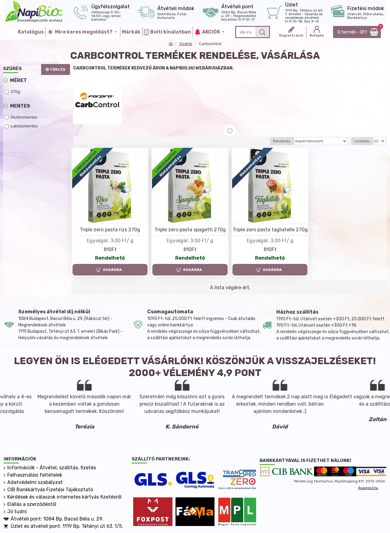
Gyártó (185, 43)
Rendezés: (282, 141)
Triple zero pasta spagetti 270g (190, 230)
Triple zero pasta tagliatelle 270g (270, 230)
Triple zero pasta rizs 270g (110, 230)
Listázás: (362, 141)
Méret (18, 80)
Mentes (20, 106)
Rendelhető (110, 258)
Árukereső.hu (368, 488)
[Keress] (262, 32)
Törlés (58, 69)
